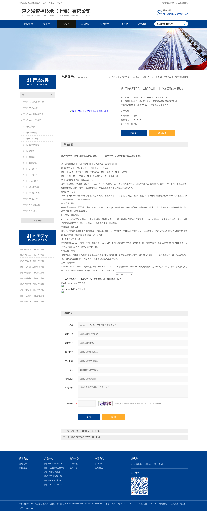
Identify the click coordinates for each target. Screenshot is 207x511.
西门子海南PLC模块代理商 (32, 255)
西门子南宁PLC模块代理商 (32, 284)
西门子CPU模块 (30, 211)
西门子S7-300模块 (31, 108)
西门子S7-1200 (30, 175)
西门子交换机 (29, 150)
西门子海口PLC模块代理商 (32, 249)
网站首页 (28, 24)
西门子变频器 (29, 126)
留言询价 (162, 133)
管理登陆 (163, 504)
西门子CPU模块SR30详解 (55, 485)
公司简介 (23, 463)
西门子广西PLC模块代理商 (32, 290)
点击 (51, 95)
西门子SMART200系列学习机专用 (86, 431)
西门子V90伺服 (30, 132)
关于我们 (47, 24)
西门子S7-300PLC (31, 193)
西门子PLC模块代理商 (33, 114)
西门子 (25, 95)
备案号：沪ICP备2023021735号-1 (121, 504)
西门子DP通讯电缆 (31, 205)
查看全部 (38, 221)
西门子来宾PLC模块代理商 (32, 267)
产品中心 (66, 24)
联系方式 (99, 463)
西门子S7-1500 (30, 169)
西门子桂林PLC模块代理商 (32, 278)
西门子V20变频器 (31, 187)
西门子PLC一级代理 (32, 120)
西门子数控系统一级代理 (55, 476)
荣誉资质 (23, 468)
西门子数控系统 (30, 163)
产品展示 (135, 77)
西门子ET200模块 (31, 138)
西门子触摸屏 (29, 157)
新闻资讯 (85, 24)
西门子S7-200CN (31, 199)
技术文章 (104, 24)
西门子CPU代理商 (52, 472)
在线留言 (123, 24)
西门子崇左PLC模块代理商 (32, 261)
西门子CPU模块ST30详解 (55, 463)
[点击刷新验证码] (105, 403)
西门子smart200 (30, 181)
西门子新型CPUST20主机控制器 (85, 437)
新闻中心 (74, 458)
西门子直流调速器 (31, 144)
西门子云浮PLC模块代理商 (32, 296)
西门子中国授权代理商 (33, 102)
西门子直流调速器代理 (54, 468)
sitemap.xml (31, 508)
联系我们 (142, 24)
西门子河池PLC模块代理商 (32, 272)
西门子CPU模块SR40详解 (55, 480)
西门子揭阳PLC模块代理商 (32, 301)
